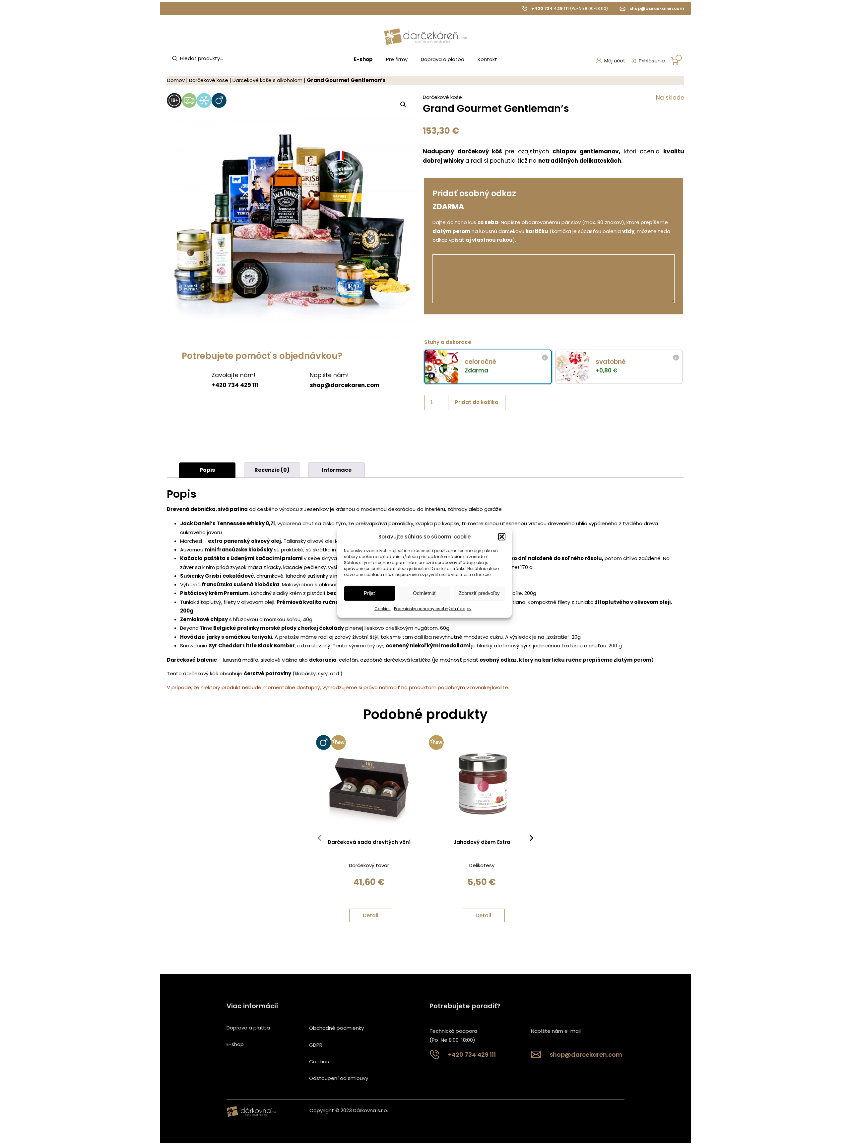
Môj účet (614, 60)
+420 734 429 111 (550, 8)
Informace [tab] (337, 470)
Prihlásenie (652, 60)
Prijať (369, 593)
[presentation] (319, 840)
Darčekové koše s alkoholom (267, 80)
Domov (176, 80)
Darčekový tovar (369, 865)
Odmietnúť (424, 593)
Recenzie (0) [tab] (272, 470)
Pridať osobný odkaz (474, 193)
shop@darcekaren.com (656, 8)
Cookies (382, 609)
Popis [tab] (207, 470)
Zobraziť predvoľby (479, 593)
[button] (501, 536)
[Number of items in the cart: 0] (676, 60)
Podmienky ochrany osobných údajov (433, 609)
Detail (370, 915)
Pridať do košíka (476, 402)
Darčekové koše (208, 80)
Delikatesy (481, 865)
